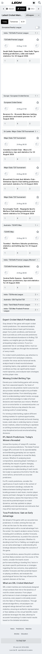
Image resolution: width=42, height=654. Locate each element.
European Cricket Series (13, 102)
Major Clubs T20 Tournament (15, 138)
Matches (29, 629)
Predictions (20, 629)
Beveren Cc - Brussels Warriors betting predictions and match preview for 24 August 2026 (20, 116)
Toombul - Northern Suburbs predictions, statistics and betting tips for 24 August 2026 (20, 246)
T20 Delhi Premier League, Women (17, 266)
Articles (16, 634)
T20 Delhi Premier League (13, 40)
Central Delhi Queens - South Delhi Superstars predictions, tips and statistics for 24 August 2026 (21, 280)
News (12, 629)
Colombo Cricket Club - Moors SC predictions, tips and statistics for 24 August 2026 (19, 152)
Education (24, 634)
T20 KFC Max (9, 232)
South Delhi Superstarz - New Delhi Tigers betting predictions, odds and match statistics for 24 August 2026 (21, 53)
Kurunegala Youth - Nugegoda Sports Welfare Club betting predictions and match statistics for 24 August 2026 (19, 211)
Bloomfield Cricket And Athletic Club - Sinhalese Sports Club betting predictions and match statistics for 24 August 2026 (21, 181)
